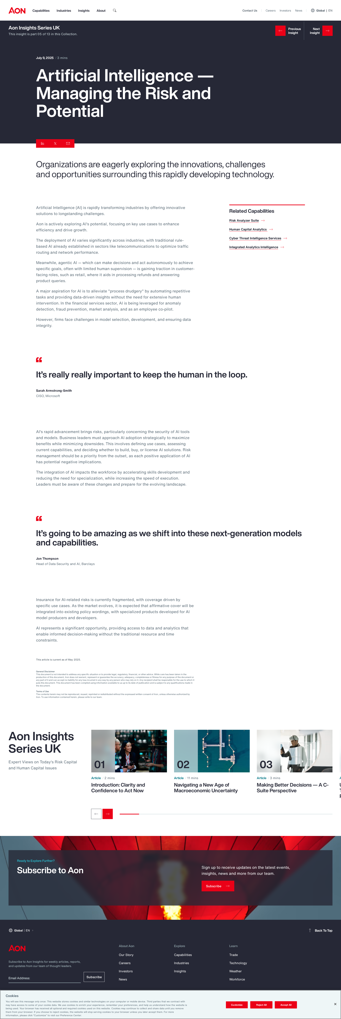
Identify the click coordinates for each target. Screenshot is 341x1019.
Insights (84, 10)
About (101, 10)
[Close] (335, 1004)
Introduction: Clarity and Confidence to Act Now (118, 787)
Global (324, 10)
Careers (270, 10)
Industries (64, 10)
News (298, 10)
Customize (237, 1004)
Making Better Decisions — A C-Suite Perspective (293, 787)
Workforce (237, 979)
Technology (238, 963)
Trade (233, 954)
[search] (115, 10)
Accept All (285, 1004)
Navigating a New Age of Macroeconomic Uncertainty (206, 787)
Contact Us (249, 10)
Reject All (261, 1004)
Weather (235, 971)
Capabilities (41, 10)
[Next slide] (108, 814)
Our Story (126, 954)
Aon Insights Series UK (34, 27)
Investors (285, 10)
